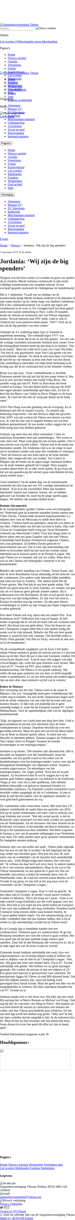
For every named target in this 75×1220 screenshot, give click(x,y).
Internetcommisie (18, 136)
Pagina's (6, 143)
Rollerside (14, 115)
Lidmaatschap (16, 122)
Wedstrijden (15, 85)
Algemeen (14, 105)
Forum (12, 68)
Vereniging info (53, 1164)
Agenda (12, 61)
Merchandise (49, 41)
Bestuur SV (15, 109)
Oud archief (15, 89)
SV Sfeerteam (16, 112)
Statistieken (48, 1168)
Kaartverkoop (16, 71)
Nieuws (15, 245)
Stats (10, 96)
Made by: (6, 1218)
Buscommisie (16, 133)
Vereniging (14, 65)
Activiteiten (15, 126)
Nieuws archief (17, 58)
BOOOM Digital (22, 1218)
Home (11, 54)
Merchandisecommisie (21, 119)
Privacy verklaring (11, 1203)
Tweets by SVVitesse (13, 1211)
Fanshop (13, 82)
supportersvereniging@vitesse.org (20, 1197)
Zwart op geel (16, 129)
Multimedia (15, 78)
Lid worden (7, 116)
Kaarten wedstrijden (20, 100)
